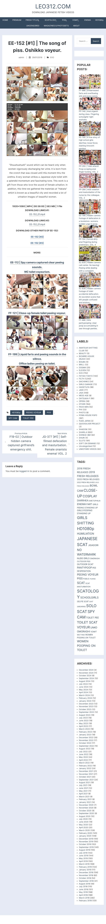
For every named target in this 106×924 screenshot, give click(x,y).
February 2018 (85, 900)
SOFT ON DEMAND (87, 443)
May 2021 (83, 791)
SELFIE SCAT (83, 601)
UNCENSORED (32, 26)
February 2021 (85, 799)
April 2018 (83, 895)
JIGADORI (93, 545)
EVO (52, 57)
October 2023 (85, 709)
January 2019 (85, 870)
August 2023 (84, 715)
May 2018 (83, 892)
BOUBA (82, 362)
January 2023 (85, 734)
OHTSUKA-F (84, 398)
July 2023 (83, 718)
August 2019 (84, 850)
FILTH (81, 379)
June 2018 (83, 889)
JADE (81, 390)
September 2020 (86, 813)
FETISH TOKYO (86, 376)
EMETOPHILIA (94, 501)
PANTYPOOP (84, 567)
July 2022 (83, 751)
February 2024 (85, 698)
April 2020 (83, 827)
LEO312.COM (53, 6)
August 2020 (84, 816)
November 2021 (86, 774)
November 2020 (86, 808)
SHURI (82, 438)
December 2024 (86, 670)
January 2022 (85, 768)
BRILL (81, 365)
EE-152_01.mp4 (37, 214)
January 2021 (85, 802)
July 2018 (83, 886)
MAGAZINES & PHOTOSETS (56, 26)
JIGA (81, 393)
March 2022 (84, 763)
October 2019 (85, 844)
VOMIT (75, 20)
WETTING (81, 635)
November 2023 (86, 706)
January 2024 (85, 701)
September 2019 (86, 847)
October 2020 (85, 811)
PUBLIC (86, 579)
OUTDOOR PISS (83, 561)
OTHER (82, 404)
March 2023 (84, 729)
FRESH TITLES (32, 20)
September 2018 (86, 881)
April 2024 (83, 692)
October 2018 (85, 878)
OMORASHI (95, 558)
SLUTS (82, 441)
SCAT (81, 583)
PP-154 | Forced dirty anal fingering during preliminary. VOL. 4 (88, 242)
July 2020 (83, 819)
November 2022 (86, 740)
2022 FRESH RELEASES (86, 482)
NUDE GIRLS (83, 558)
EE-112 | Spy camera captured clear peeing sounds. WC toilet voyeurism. (37, 267)
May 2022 (83, 757)
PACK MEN (84, 407)
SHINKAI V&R (85, 435)
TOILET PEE (28, 418)
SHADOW (83, 429)
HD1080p (99, 20)
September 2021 (86, 780)
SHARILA (83, 432)
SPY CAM (13, 418)
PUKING (93, 579)
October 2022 (85, 743)
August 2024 (84, 681)
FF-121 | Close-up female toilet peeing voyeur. (37, 313)
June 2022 (83, 754)
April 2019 (83, 861)
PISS (64, 20)
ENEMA (87, 20)
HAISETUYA (84, 387)
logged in (24, 471)
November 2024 (86, 673)
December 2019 (86, 839)
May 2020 (83, 825)
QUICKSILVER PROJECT (89, 424)
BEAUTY (82, 353)
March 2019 (84, 864)
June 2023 (83, 720)
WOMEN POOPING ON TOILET (86, 646)
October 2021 (85, 777)
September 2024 (86, 678)
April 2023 (83, 726)
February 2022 (85, 766)
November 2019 (86, 841)
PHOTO (82, 412)
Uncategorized (85, 446)
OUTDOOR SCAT (85, 564)
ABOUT (76, 26)
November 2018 (86, 875)
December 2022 (86, 737)
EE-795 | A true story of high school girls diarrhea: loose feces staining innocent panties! (89, 143)
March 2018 (84, 898)
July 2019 (83, 853)
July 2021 (83, 785)
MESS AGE (83, 395)
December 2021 (86, 771)
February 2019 (85, 867)
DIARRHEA (82, 500)
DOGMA (82, 367)
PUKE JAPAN (84, 421)
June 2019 (83, 855)
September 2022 (86, 746)
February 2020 (85, 833)
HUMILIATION (85, 533)
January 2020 (85, 836)
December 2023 (86, 704)
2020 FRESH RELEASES (88, 479)
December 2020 (86, 805)
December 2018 (86, 872)
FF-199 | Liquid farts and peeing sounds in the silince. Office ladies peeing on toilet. (37, 359)
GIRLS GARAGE (86, 384)
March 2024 (84, 695)
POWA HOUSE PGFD (88, 415)
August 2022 (84, 749)
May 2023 (83, 723)
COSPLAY (90, 496)
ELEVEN (82, 370)
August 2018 (84, 884)
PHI (80, 409)
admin (21, 57)
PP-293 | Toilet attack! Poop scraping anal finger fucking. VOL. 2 (89, 169)
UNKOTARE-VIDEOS (88, 449)
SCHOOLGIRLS (89, 597)
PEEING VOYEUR (33, 412)
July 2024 (83, 684)
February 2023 (85, 732)
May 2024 (83, 690)
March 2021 (84, 796)
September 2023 (86, 712)
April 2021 (83, 794)
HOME (5, 20)
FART (89, 504)
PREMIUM (16, 20)
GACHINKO (84, 381)
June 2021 (83, 788)
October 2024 (85, 675)
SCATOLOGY (50, 20)
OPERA (82, 401)
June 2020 (83, 822)
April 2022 (83, 760)
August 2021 (84, 782)
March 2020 (84, 830)
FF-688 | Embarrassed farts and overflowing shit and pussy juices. (89, 93)
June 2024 (83, 687)
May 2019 (83, 858)
